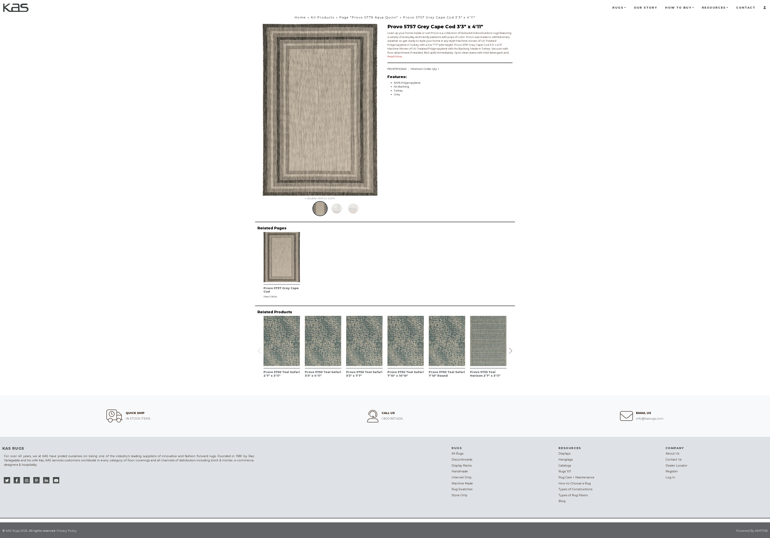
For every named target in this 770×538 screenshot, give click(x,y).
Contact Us (674, 459)
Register (672, 471)
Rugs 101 (564, 471)
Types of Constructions (575, 489)
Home (300, 17)
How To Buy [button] (678, 7)
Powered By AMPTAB (752, 531)
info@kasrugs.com (649, 418)
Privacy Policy (67, 531)
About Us (672, 453)
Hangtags (565, 459)
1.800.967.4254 (392, 418)
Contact (745, 7)
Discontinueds (462, 459)
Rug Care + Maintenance (576, 477)
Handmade (460, 471)
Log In (670, 477)
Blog (561, 501)
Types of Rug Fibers (573, 495)
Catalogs (564, 465)
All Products (322, 17)
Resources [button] (714, 7)
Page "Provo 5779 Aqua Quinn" (368, 17)
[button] (511, 351)
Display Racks (462, 465)
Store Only (459, 495)
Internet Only (462, 477)
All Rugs (457, 453)
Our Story (645, 7)
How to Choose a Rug (574, 483)
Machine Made (462, 483)
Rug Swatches (462, 489)
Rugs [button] (617, 7)
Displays (564, 453)
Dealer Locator (676, 465)
